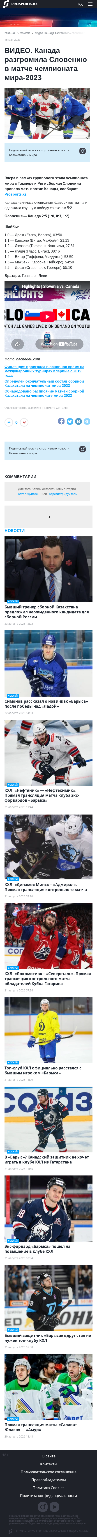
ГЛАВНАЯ (10, 33)
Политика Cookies (48, 1487)
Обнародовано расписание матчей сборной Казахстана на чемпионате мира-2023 (44, 393)
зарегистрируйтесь (63, 494)
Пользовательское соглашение (48, 1471)
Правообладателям (48, 1479)
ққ (80, 4)
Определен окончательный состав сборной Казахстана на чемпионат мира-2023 (44, 383)
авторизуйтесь (28, 494)
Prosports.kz (15, 194)
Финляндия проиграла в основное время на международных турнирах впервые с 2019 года (44, 371)
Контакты (48, 1463)
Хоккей (25, 33)
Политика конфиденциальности (48, 1495)
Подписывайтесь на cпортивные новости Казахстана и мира (39, 152)
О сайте (48, 1456)
